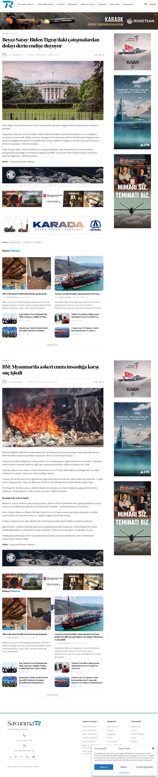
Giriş (154, 4)
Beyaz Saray (16, 242)
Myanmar (27, 625)
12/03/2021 (31, 55)
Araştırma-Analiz (46, 4)
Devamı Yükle (52, 345)
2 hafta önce (26, 297)
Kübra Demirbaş (13, 297)
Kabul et (103, 767)
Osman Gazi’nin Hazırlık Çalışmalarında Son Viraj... (78, 294)
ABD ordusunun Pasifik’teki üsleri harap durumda (24, 294)
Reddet (124, 767)
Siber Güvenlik (88, 4)
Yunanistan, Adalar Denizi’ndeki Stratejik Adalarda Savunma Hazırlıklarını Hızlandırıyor (33, 722)
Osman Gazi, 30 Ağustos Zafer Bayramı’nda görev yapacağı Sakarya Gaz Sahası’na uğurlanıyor (87, 722)
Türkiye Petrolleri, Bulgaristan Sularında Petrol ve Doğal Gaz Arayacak (85, 708)
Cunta (18, 625)
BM (12, 625)
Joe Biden (37, 242)
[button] (153, 748)
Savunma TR (17, 55)
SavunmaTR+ (128, 4)
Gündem (61, 4)
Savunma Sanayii (26, 4)
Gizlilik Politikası (124, 772)
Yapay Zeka (115, 4)
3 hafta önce (25, 320)
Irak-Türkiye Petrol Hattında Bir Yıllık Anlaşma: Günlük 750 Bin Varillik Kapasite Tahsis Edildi (33, 708)
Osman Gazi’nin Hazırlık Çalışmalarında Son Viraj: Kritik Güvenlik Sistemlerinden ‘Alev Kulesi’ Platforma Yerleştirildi (79, 679)
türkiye (37, 625)
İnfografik (73, 4)
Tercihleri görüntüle (144, 767)
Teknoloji (102, 4)
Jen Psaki (27, 242)
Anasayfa (5, 33)
